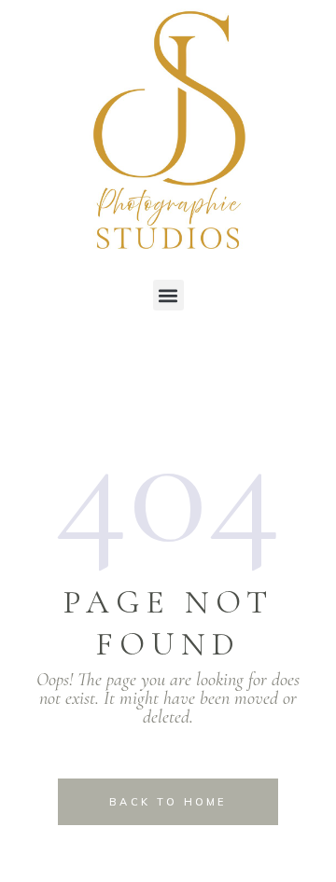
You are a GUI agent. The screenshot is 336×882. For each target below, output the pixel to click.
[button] (168, 295)
